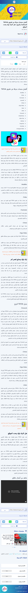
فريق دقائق (8, 543)
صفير (24, 63)
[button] (15, 547)
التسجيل (11, 554)
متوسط (20, 63)
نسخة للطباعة (13, 57)
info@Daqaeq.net (18, 588)
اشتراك (7, 581)
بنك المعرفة (20, 34)
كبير (16, 63)
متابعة (7, 570)
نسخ (5, 41)
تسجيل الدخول (17, 554)
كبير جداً (11, 63)
